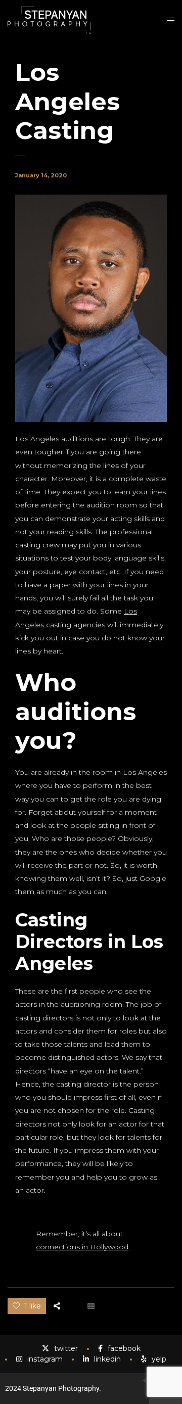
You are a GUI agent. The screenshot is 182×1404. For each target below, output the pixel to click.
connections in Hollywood (82, 1246)
